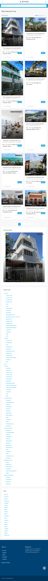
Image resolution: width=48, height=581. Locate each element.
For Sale (43, 19)
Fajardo (5, 513)
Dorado (5, 498)
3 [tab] (24, 283)
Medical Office (9, 441)
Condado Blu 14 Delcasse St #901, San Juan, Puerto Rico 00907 (17, 140)
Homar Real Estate (7, 57)
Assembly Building (10, 402)
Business (8, 404)
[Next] (28, 224)
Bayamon (6, 511)
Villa (7, 334)
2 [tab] (22, 283)
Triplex (7, 473)
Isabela (5, 526)
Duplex (7, 462)
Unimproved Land (9, 423)
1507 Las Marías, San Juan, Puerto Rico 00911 (13, 97)
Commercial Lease (8, 428)
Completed (20, 111)
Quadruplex (8, 468)
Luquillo (6, 531)
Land (5, 364)
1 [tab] (21, 283)
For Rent (20, 19)
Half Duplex (8, 310)
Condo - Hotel (9, 295)
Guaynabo (6, 503)
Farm (7, 304)
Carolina (6, 505)
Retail (7, 421)
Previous (5, 257)
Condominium (9, 299)
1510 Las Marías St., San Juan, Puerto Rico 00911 (14, 48)
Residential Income (8, 460)
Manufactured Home (10, 314)
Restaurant (8, 419)
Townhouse (8, 329)
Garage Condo (9, 308)
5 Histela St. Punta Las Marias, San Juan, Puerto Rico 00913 (16, 167)
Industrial (8, 408)
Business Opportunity (8, 475)
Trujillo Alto (6, 535)
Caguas (6, 522)
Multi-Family (8, 413)
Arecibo (6, 533)
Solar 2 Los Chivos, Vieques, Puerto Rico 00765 (36, 124)
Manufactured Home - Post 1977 (13, 316)
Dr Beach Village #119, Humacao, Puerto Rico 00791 (14, 206)
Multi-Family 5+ (9, 415)
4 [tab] (26, 283)
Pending (6, 338)
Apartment (8, 368)
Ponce (5, 518)
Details (19, 53)
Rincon (5, 509)
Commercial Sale (8, 398)
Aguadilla (6, 528)
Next (42, 257)
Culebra (6, 524)
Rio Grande (6, 501)
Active (17, 19)
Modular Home (9, 321)
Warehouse (8, 426)
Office (7, 417)
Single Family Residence (11, 325)
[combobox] (42, 15)
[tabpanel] (24, 257)
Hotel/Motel (8, 406)
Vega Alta (6, 520)
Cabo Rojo (6, 516)
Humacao (6, 496)
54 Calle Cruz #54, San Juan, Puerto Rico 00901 (36, 208)
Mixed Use (8, 411)
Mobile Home (9, 319)
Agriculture (8, 400)
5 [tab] (28, 283)
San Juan (6, 494)
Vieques (6, 507)
